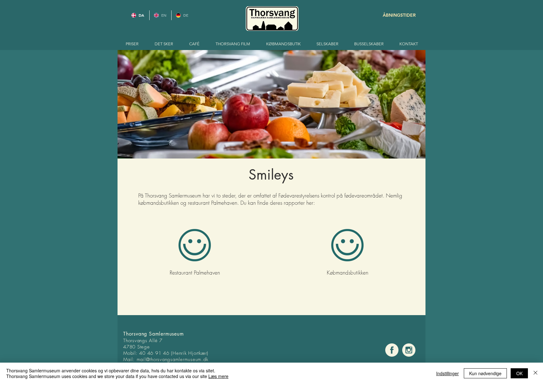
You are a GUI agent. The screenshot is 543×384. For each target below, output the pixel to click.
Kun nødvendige (485, 373)
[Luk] (535, 373)
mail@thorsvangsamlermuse (166, 359)
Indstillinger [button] (447, 373)
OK (519, 373)
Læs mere (218, 376)
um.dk (201, 359)
